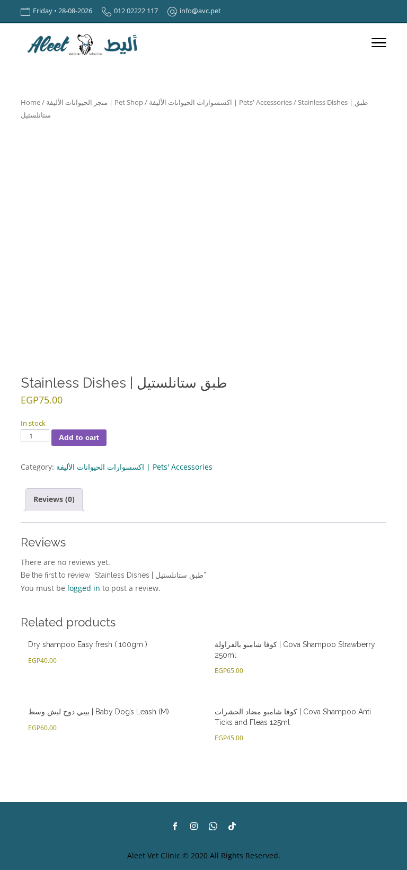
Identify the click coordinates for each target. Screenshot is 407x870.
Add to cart (79, 437)
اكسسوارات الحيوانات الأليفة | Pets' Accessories (220, 102)
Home (30, 102)
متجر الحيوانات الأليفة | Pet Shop (94, 102)
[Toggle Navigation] (378, 44)
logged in (83, 588)
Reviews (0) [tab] (54, 499)
